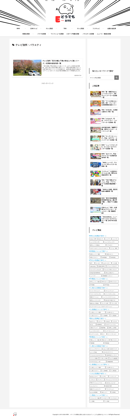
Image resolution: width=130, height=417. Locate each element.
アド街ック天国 (103, 358)
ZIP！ (91, 263)
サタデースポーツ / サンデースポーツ (99, 248)
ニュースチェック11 (109, 242)
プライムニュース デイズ (111, 379)
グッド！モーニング (95, 290)
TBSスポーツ (105, 340)
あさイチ (101, 238)
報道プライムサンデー (95, 389)
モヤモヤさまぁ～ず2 (95, 361)
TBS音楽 (107, 343)
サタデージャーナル (111, 324)
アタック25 (114, 303)
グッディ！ (100, 379)
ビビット (100, 321)
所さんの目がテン (110, 272)
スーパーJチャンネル (110, 294)
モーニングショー (110, 290)
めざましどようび (111, 382)
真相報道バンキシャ (107, 275)
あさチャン (92, 321)
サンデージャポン (94, 334)
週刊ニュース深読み (95, 245)
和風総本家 (110, 361)
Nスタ (91, 324)
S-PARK (114, 392)
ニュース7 (114, 238)
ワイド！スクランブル (95, 294)
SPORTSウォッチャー (112, 355)
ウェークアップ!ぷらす (95, 269)
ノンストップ (113, 376)
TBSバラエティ (114, 340)
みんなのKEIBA (93, 392)
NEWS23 (99, 324)
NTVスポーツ (105, 281)
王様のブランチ (94, 327)
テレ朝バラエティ (94, 315)
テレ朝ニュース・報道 (95, 312)
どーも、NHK (114, 248)
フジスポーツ (105, 398)
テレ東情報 (104, 370)
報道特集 (103, 327)
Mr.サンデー (104, 392)
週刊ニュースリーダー (95, 300)
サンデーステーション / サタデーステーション (101, 306)
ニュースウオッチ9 (94, 242)
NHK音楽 (113, 257)
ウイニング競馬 (94, 358)
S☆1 (103, 334)
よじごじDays (93, 352)
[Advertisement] (47, 52)
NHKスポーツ (110, 254)
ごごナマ (108, 238)
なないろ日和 (106, 349)
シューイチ (92, 275)
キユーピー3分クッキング (110, 269)
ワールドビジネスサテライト (97, 355)
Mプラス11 (114, 349)
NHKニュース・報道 (95, 254)
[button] (116, 77)
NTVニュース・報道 (95, 281)
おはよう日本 (93, 238)
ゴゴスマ (115, 321)
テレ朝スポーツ (110, 312)
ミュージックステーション (109, 297)
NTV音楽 (107, 285)
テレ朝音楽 (113, 315)
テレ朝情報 (104, 315)
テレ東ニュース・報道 (95, 367)
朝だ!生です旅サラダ (110, 300)
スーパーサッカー (112, 334)
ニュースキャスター (95, 331)
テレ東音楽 (113, 370)
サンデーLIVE (105, 303)
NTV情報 (92, 285)
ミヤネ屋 (115, 263)
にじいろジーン (94, 386)
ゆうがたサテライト (108, 352)
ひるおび (108, 321)
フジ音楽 (107, 401)
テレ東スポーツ (110, 367)
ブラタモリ (109, 245)
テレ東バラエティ (94, 370)
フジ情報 (92, 401)
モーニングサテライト (95, 349)
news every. (93, 266)
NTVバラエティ (114, 281)
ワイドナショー (110, 389)
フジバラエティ (114, 398)
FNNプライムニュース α (96, 382)
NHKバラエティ (94, 257)
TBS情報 (92, 343)
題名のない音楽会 (94, 303)
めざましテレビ (94, 376)
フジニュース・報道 (95, 398)
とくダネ (103, 376)
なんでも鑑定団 (113, 358)
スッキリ (98, 263)
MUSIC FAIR (109, 386)
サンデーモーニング (110, 331)
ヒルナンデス (106, 263)
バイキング (92, 379)
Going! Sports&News (95, 272)
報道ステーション (94, 297)
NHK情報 (104, 257)
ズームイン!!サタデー (112, 266)
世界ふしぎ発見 (112, 327)
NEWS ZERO (101, 266)
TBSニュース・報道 (95, 340)
